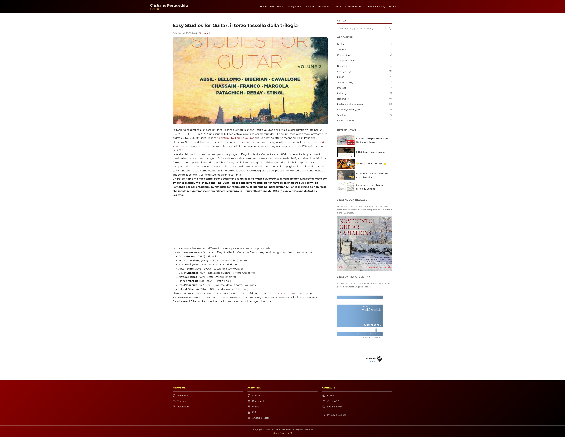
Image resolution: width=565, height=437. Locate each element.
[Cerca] (389, 28)
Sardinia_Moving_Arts (349, 109)
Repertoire (323, 6)
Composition (344, 55)
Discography (293, 6)
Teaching (342, 115)
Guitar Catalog (345, 82)
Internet (341, 87)
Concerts (309, 6)
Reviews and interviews (350, 104)
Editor (340, 76)
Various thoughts (346, 120)
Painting (342, 93)
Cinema (341, 49)
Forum (392, 6)
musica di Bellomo (284, 293)
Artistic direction (353, 6)
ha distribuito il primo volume (235, 137)
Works (336, 6)
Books (340, 44)
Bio (272, 6)
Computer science (347, 60)
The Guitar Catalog (375, 6)
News (280, 6)
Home (263, 6)
